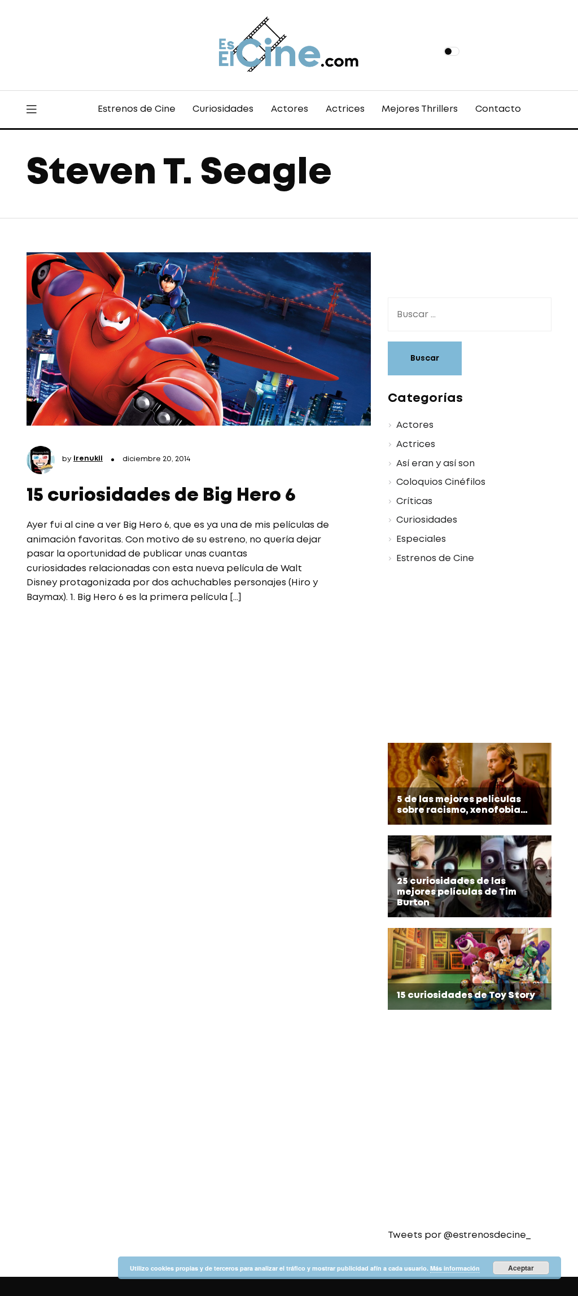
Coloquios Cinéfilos (440, 482)
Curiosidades (222, 109)
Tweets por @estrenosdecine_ (459, 1235)
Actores (289, 109)
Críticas (414, 501)
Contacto (498, 109)
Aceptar (521, 1268)
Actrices (345, 109)
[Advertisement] (461, 655)
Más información (455, 1268)
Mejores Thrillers (420, 109)
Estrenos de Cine (137, 109)
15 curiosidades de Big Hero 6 (161, 496)
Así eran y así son (435, 463)
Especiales (421, 539)
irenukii (88, 459)
